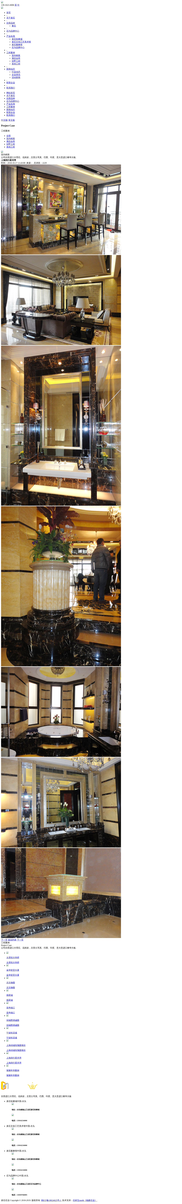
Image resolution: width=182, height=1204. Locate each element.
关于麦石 (10, 18)
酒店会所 (16, 58)
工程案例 (10, 52)
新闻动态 (10, 69)
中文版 (4, 120)
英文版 (11, 120)
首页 (8, 12)
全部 (8, 136)
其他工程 (16, 64)
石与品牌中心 (12, 31)
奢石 (14, 26)
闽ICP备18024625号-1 (51, 1200)
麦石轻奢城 (17, 39)
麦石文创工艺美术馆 (21, 42)
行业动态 (16, 72)
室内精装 (16, 55)
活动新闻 (16, 77)
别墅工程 (16, 61)
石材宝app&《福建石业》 (85, 1200)
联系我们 (10, 88)
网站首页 (10, 93)
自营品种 (10, 23)
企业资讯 (16, 74)
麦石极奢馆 (17, 44)
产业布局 (10, 36)
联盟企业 (10, 83)
